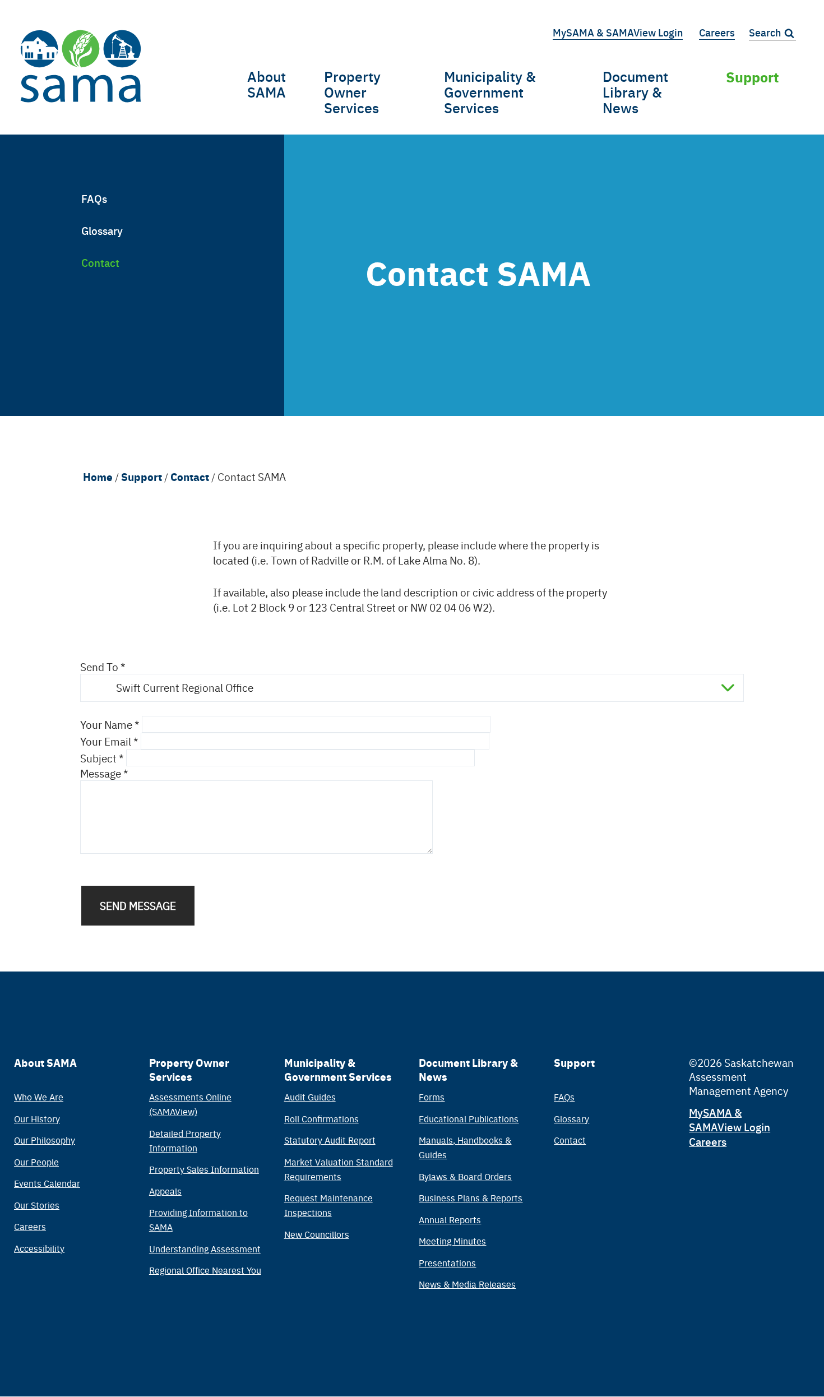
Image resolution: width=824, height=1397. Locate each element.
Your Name (106, 724)
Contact (100, 262)
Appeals (165, 1191)
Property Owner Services (352, 91)
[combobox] (411, 688)
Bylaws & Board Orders (465, 1176)
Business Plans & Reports (470, 1197)
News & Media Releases (467, 1284)
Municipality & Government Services (490, 91)
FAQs (94, 198)
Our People (36, 1161)
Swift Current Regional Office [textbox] (184, 687)
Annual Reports (450, 1219)
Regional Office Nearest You (205, 1270)
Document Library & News (635, 91)
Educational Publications (469, 1118)
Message (100, 773)
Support (752, 76)
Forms (432, 1096)
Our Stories (36, 1205)
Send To (99, 666)
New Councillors (316, 1234)
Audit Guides (310, 1096)
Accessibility (39, 1248)
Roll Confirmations (321, 1118)
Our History (37, 1118)
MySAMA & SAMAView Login (618, 32)
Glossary (102, 230)
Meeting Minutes (452, 1240)
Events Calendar (47, 1183)
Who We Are (38, 1096)
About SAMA (266, 83)
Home (98, 476)
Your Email (105, 741)
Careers (717, 32)
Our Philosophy (44, 1140)
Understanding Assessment (205, 1248)
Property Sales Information (204, 1169)
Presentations (447, 1262)
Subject (98, 758)
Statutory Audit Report (330, 1140)
